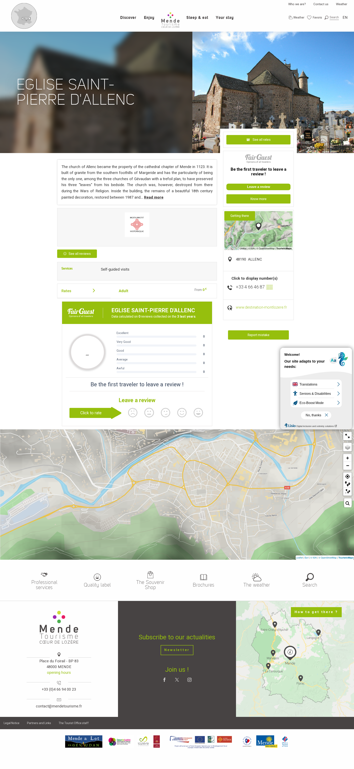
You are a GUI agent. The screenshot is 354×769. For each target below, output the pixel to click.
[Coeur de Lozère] (119, 741)
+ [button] (347, 458)
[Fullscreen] (347, 436)
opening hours (59, 672)
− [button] (347, 465)
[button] (331, 17)
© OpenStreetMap (328, 557)
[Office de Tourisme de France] (285, 741)
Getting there (239, 216)
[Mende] (266, 741)
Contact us (320, 4)
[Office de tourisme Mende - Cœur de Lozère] (170, 20)
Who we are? (297, 4)
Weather (341, 4)
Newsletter (177, 650)
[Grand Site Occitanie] (157, 741)
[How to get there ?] (24, 27)
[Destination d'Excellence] (247, 741)
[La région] (201, 741)
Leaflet (299, 557)
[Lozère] (143, 741)
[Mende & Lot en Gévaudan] (83, 741)
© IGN (313, 557)
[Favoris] (314, 17)
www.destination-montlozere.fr (261, 307)
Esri (307, 557)
